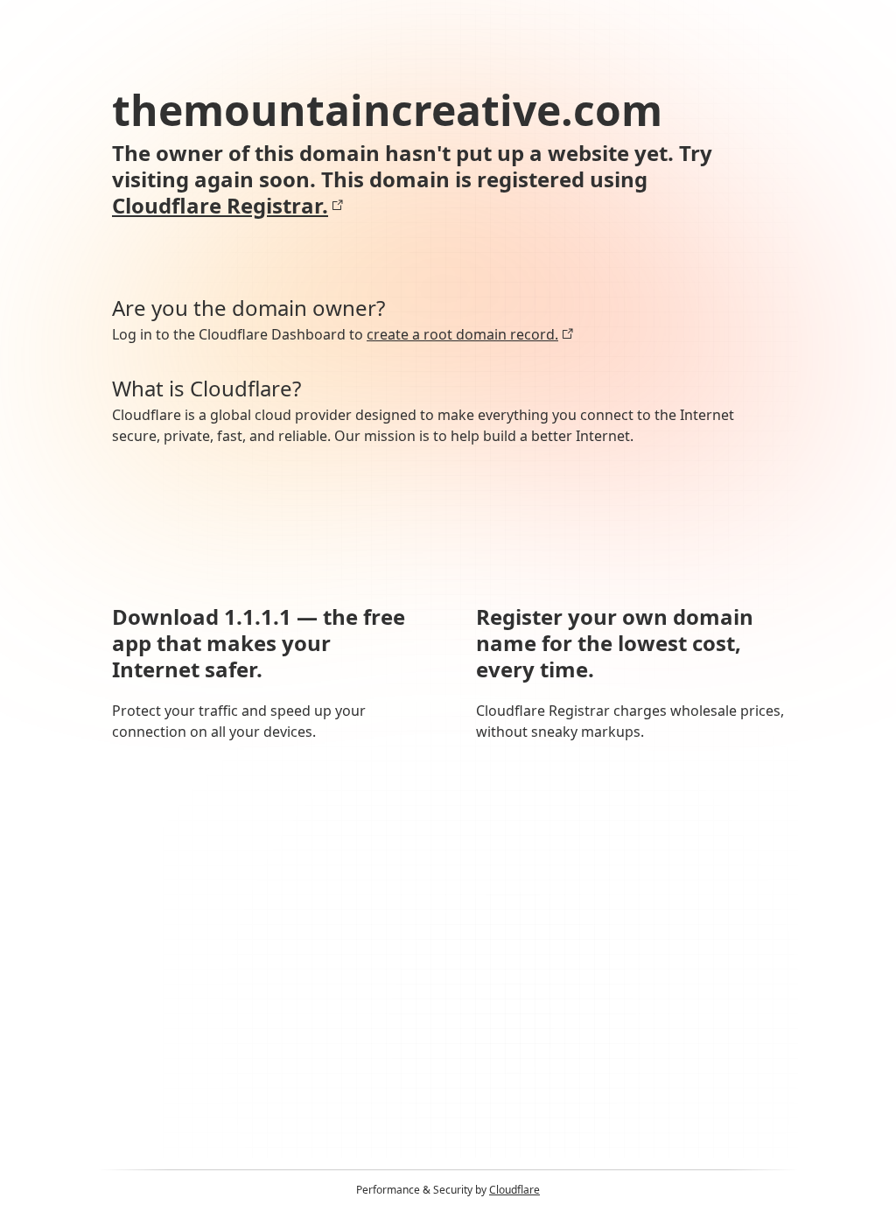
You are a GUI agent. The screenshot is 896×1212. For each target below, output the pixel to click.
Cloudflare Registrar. (220, 206)
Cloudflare (514, 1189)
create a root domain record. (462, 334)
